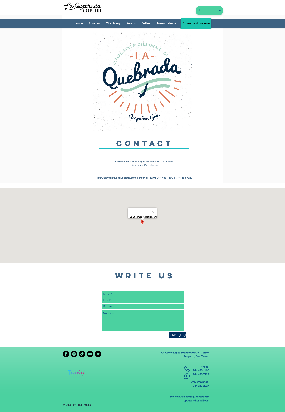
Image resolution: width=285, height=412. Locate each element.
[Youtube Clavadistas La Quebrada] (90, 354)
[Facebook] (66, 354)
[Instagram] (74, 354)
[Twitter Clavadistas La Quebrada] (98, 354)
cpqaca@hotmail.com (196, 400)
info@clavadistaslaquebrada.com (116, 177)
